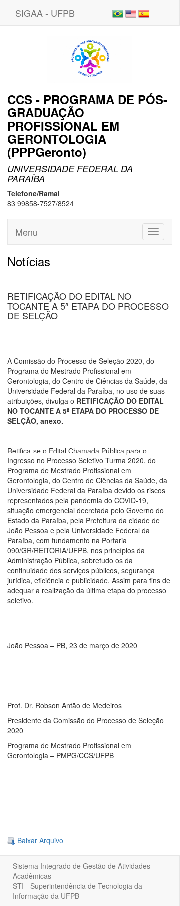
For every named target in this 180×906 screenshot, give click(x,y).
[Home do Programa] (90, 58)
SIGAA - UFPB (45, 12)
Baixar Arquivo (40, 840)
